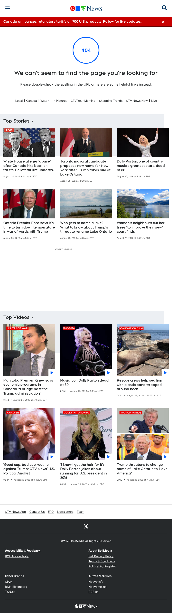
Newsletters (65, 511)
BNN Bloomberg (16, 586)
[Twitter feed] (86, 526)
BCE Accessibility (17, 556)
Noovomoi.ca (98, 586)
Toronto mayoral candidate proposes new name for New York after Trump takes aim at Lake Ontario (85, 167)
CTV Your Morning (83, 100)
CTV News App (15, 511)
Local (19, 100)
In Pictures (60, 100)
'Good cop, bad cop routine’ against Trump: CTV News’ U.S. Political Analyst (29, 469)
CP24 (9, 581)
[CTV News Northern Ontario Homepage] (86, 8)
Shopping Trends (110, 100)
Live (154, 100)
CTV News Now (137, 100)
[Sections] (7, 8)
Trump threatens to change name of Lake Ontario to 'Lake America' (142, 469)
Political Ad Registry (102, 566)
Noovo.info (96, 581)
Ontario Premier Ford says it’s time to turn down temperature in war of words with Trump (29, 227)
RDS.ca (94, 591)
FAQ (51, 511)
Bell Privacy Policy (101, 556)
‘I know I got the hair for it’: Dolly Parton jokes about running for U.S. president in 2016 (83, 471)
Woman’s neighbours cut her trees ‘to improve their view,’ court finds (141, 227)
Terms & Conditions (102, 561)
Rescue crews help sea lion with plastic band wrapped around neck (139, 384)
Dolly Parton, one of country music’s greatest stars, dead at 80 (141, 165)
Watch (44, 100)
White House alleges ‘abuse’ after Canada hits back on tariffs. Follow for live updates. (28, 165)
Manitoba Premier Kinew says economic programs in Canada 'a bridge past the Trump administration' (28, 386)
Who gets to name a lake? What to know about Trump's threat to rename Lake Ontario (86, 227)
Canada (31, 100)
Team (80, 511)
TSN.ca (10, 591)
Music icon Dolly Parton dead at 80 (84, 382)
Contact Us (37, 511)
